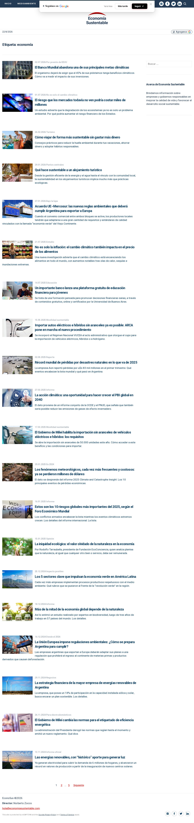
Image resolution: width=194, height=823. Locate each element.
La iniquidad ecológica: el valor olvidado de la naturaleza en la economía (84, 544)
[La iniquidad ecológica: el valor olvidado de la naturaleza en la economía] (17, 555)
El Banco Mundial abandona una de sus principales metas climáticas (82, 67)
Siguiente (78, 785)
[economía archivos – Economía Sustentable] (97, 18)
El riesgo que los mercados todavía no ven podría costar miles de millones (80, 102)
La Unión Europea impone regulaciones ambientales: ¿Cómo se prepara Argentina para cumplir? (85, 644)
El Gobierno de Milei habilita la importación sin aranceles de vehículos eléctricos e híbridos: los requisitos (83, 434)
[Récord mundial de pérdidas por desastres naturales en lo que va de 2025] (17, 373)
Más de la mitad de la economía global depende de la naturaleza (79, 609)
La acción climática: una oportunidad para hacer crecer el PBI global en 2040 (84, 397)
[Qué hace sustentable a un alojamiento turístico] (17, 181)
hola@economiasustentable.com (21, 808)
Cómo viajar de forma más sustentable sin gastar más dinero (77, 137)
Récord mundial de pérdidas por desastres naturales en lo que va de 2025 (86, 362)
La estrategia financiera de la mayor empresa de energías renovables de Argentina (85, 685)
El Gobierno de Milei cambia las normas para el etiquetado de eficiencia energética (84, 722)
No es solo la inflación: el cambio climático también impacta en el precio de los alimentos (84, 249)
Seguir (139, 6)
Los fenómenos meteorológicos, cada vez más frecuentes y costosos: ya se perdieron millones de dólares (85, 472)
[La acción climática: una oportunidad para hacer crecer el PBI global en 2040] (17, 406)
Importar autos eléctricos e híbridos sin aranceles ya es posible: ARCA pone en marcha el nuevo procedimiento (84, 327)
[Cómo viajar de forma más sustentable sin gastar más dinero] (17, 148)
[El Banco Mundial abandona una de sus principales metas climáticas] (17, 78)
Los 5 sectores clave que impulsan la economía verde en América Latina (85, 576)
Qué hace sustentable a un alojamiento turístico (68, 170)
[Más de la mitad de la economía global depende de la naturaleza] (17, 620)
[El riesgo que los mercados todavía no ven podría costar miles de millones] (17, 111)
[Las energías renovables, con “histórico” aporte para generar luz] (17, 768)
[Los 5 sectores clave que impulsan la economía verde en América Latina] (17, 587)
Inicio (8, 3)
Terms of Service (67, 814)
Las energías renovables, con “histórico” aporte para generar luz (80, 757)
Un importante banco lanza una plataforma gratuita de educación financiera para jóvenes (80, 290)
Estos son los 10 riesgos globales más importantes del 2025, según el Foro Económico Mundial (84, 509)
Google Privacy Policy (47, 814)
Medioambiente (26, 3)
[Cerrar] (151, 4)
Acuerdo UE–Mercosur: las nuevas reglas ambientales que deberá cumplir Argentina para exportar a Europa (81, 208)
